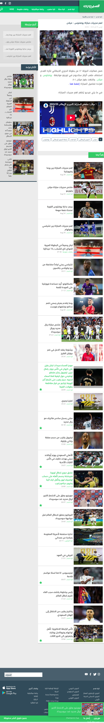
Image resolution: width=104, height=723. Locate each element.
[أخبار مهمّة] (40, 389)
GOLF (36, 699)
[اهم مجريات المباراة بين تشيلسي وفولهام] (88, 228)
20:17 (61, 540)
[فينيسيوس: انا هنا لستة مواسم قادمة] (88, 575)
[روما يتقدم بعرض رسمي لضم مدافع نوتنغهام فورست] (88, 305)
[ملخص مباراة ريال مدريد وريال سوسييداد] (82, 329)
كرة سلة (61, 8)
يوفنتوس (47, 75)
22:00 (63, 444)
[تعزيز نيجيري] (88, 401)
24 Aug (62, 193)
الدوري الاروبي (74, 688)
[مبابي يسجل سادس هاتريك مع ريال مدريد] (88, 421)
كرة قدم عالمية (87, 16)
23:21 (63, 271)
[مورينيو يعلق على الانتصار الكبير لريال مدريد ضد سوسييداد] (88, 498)
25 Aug (62, 174)
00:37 (63, 502)
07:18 (59, 251)
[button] (1, 9)
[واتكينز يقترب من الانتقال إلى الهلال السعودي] (88, 614)
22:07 (63, 618)
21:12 (63, 290)
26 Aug (62, 309)
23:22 (63, 403)
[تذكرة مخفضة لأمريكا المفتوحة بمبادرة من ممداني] (88, 536)
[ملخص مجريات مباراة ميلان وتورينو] (88, 190)
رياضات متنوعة (23, 8)
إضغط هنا (75, 84)
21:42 (63, 598)
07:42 (51, 334)
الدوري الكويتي (73, 697)
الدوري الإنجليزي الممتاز (91, 693)
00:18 (63, 424)
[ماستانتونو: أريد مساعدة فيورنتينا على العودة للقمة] (88, 286)
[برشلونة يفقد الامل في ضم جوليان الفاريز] (88, 352)
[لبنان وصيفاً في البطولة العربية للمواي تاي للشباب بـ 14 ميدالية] (88, 248)
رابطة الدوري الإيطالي (60, 139)
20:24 (63, 356)
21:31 (63, 558)
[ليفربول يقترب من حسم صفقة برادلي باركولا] (88, 440)
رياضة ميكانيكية (38, 8)
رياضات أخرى (33, 688)
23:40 (63, 521)
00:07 (63, 579)
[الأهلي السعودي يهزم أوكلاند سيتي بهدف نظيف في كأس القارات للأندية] (88, 459)
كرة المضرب (69, 540)
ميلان (99, 79)
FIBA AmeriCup (52, 700)
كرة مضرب (51, 8)
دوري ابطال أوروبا (93, 721)
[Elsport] (91, 6)
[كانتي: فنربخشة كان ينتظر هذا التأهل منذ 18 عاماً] (23, 167)
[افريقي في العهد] (88, 556)
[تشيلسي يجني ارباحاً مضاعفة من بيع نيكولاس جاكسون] (88, 267)
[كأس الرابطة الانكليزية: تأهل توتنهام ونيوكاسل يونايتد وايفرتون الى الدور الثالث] (88, 633)
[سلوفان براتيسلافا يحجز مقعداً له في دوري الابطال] (23, 128)
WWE (12, 8)
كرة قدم (71, 8)
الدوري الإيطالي (84, 139)
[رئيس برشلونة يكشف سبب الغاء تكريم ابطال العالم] (88, 594)
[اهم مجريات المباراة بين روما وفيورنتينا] (88, 170)
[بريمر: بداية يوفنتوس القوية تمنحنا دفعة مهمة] (88, 209)
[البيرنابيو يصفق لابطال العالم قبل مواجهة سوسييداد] (88, 517)
